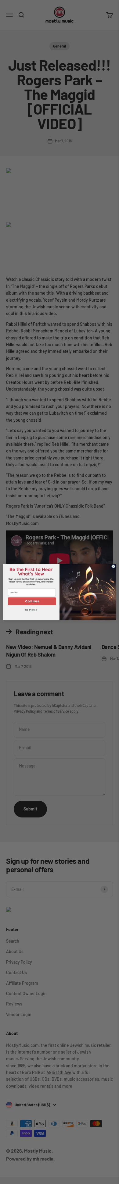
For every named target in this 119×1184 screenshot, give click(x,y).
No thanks (31, 610)
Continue (32, 601)
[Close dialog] (113, 566)
